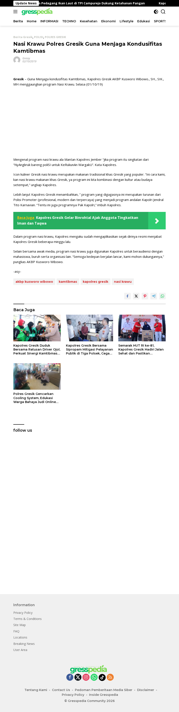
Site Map (19, 625)
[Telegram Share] (153, 296)
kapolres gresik (95, 282)
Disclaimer (145, 690)
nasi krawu (123, 282)
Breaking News (24, 644)
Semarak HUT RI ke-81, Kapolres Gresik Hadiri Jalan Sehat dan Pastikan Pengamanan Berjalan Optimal (141, 350)
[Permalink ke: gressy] (16, 60)
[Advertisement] (89, 121)
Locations (20, 637)
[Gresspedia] (37, 11)
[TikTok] (102, 677)
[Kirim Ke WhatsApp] (162, 296)
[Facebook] (69, 677)
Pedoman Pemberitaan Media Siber (103, 690)
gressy (26, 58)
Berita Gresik (23, 37)
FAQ (16, 631)
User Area (20, 650)
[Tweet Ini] (136, 296)
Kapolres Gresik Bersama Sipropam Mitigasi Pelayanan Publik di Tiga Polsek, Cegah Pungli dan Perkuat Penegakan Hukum (89, 350)
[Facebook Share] (127, 296)
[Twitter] (77, 677)
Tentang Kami (35, 690)
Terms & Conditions (27, 619)
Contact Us (61, 690)
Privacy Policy (23, 613)
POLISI (38, 37)
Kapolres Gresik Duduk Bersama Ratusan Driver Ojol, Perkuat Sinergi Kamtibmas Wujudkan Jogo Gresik (36, 350)
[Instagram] (86, 677)
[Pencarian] (163, 11)
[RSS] (110, 677)
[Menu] (16, 11)
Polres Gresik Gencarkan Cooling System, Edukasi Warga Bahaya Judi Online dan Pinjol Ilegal (34, 398)
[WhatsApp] (94, 677)
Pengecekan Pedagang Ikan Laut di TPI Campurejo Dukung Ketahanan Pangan (72, 3)
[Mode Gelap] (155, 11)
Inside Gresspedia (103, 695)
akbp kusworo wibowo (34, 282)
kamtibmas (68, 282)
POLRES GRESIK (55, 37)
